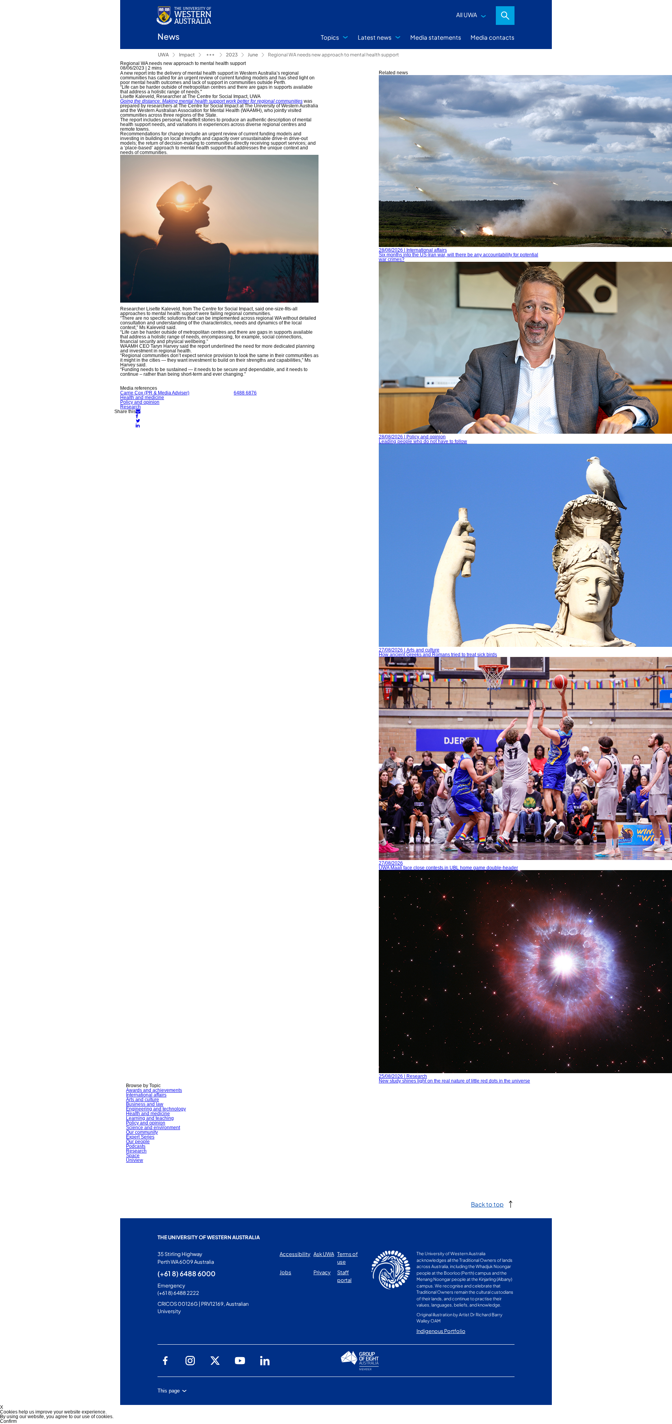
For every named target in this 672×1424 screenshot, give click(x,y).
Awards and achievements (154, 1090)
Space (133, 1155)
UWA (163, 55)
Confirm (8, 1421)
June (253, 55)
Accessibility (295, 1254)
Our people (138, 1141)
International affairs (146, 1095)
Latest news (375, 37)
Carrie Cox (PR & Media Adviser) (154, 393)
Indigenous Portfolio (441, 1331)
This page (169, 1391)
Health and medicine (142, 397)
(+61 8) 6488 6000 (186, 1273)
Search (505, 15)
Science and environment (153, 1127)
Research (130, 407)
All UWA (466, 14)
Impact (187, 55)
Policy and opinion (139, 402)
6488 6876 (245, 393)
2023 (232, 55)
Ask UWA (323, 1254)
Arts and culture (142, 1099)
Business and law (144, 1104)
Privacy (322, 1272)
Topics (330, 37)
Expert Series (140, 1137)
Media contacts (492, 37)
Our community (142, 1132)
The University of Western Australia (209, 1237)
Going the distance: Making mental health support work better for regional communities (211, 101)
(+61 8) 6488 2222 (178, 1293)
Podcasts (135, 1146)
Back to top (487, 1204)
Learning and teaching (150, 1118)
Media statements (435, 37)
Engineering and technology (156, 1109)
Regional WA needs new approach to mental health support (333, 55)
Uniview (134, 1160)
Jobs (285, 1272)
